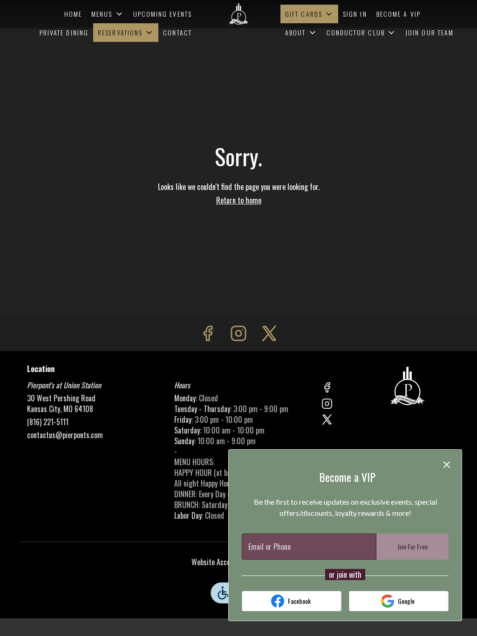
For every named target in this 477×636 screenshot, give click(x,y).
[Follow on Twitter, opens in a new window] (269, 334)
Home (73, 14)
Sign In (355, 14)
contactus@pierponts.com (65, 435)
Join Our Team (429, 32)
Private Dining (64, 32)
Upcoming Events (162, 14)
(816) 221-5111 (47, 422)
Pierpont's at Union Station (407, 386)
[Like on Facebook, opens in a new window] (207, 334)
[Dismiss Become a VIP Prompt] (447, 464)
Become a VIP (398, 14)
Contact (177, 32)
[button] (108, 14)
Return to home (238, 200)
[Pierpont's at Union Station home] (238, 14)
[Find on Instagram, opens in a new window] (238, 334)
